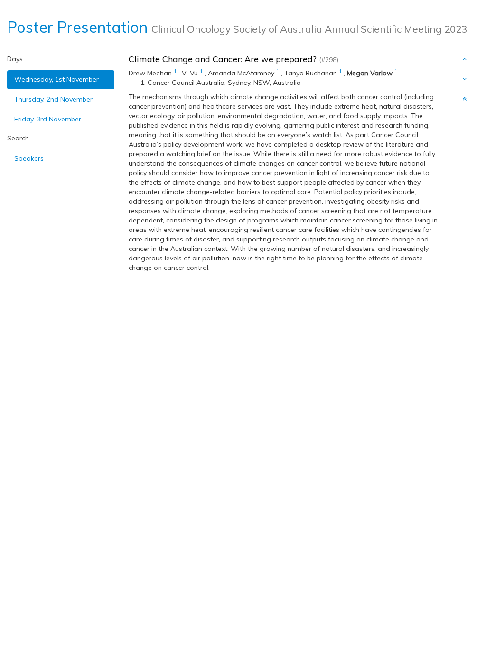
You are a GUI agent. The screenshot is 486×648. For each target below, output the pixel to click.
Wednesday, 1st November (56, 79)
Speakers (29, 158)
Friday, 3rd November (47, 119)
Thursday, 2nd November (53, 99)
